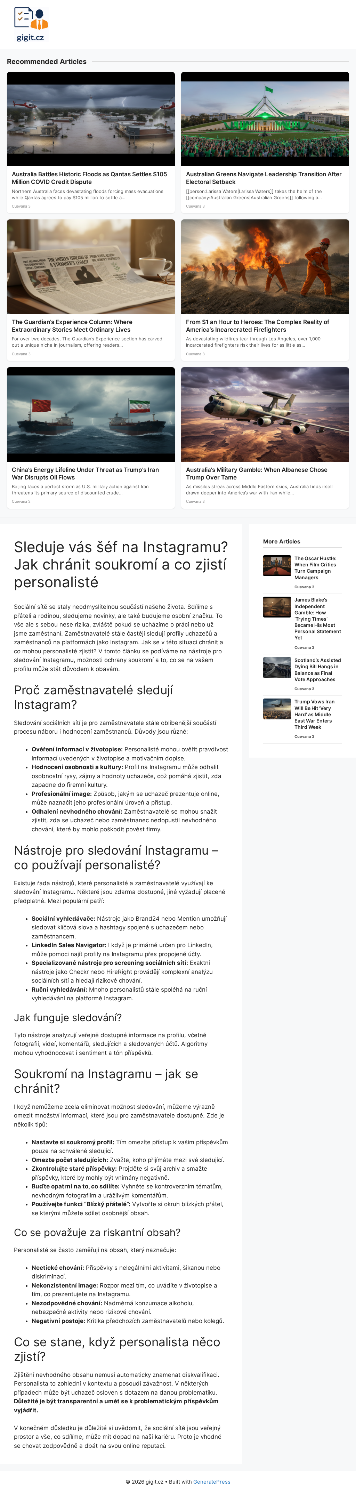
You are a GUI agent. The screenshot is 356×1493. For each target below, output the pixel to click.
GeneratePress (211, 1481)
